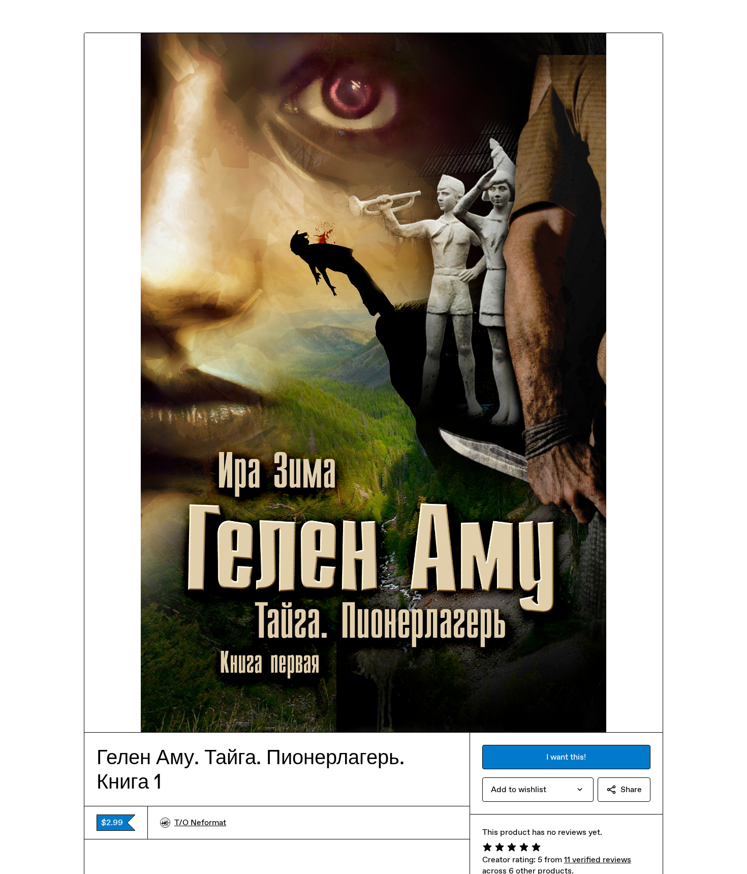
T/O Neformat (200, 822)
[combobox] (538, 789)
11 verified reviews (597, 859)
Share (631, 789)
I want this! (566, 757)
